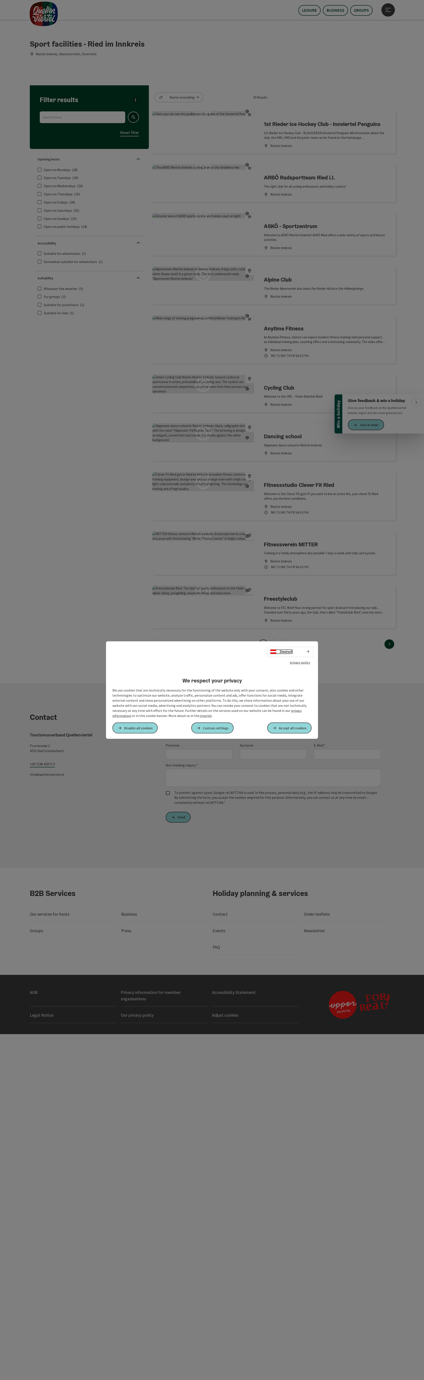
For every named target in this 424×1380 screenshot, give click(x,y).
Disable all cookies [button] (138, 728)
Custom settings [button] (216, 728)
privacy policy (300, 662)
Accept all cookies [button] (293, 728)
